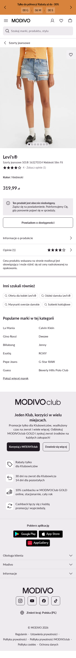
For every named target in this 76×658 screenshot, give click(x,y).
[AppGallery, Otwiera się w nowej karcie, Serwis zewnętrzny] (38, 543)
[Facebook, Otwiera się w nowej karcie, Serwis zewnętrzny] (43, 600)
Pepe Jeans (10, 361)
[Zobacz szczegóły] (70, 238)
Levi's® (10, 157)
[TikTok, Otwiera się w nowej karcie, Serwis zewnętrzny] (55, 600)
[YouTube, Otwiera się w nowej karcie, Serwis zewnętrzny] (32, 600)
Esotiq (7, 353)
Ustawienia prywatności (43, 634)
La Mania (9, 328)
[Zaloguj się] (52, 20)
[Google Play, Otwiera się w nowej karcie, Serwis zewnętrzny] (25, 534)
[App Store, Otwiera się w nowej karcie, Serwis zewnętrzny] (51, 534)
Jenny (42, 344)
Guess (7, 370)
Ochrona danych (48, 644)
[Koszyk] (70, 20)
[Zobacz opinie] (70, 250)
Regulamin (21, 634)
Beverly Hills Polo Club (53, 370)
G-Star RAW (47, 361)
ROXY (43, 353)
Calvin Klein (46, 328)
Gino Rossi (10, 336)
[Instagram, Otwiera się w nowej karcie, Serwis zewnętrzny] (20, 600)
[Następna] (70, 7)
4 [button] (24, 167)
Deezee (43, 336)
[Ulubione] (61, 20)
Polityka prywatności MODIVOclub (50, 639)
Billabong (9, 344)
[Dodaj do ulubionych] (71, 54)
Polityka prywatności (15, 639)
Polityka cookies (27, 644)
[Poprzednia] (5, 7)
